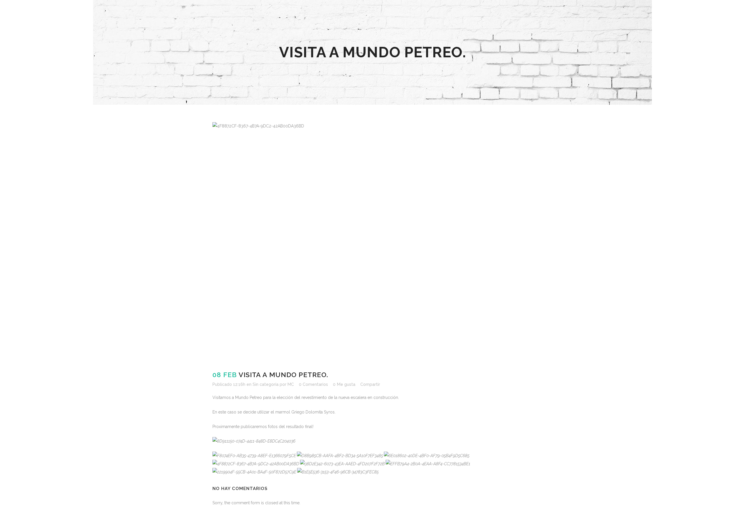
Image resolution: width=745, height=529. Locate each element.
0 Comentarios (313, 384)
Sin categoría (266, 384)
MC (291, 384)
